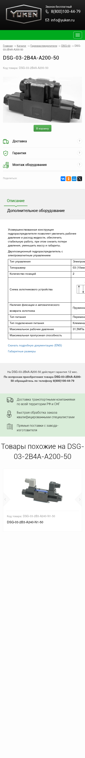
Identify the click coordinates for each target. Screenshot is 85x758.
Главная (8, 45)
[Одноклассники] (68, 178)
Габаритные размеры (22, 351)
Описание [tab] (16, 200)
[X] (79, 178)
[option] (42, 500)
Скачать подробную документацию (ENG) (35, 345)
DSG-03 (65, 45)
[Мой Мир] (74, 178)
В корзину (42, 128)
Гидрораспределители (43, 45)
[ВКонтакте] (63, 178)
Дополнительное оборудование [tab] (36, 210)
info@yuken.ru (63, 20)
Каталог (21, 45)
